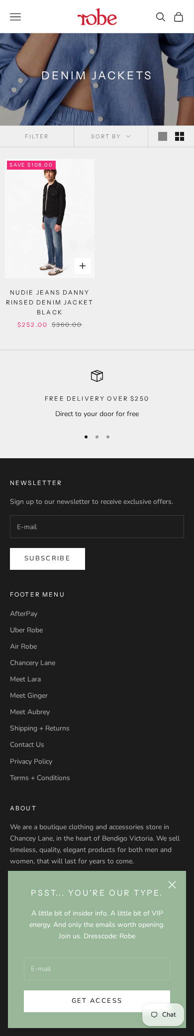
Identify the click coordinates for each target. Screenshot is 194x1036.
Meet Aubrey (30, 712)
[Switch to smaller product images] (179, 136)
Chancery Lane (32, 663)
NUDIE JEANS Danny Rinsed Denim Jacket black (50, 302)
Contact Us (27, 744)
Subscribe (47, 558)
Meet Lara (25, 679)
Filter (37, 136)
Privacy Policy (31, 761)
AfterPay (23, 613)
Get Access (97, 1000)
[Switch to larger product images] (162, 136)
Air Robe (23, 646)
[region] (97, 394)
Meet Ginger (29, 695)
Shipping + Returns (40, 728)
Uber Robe (26, 630)
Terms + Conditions (40, 778)
